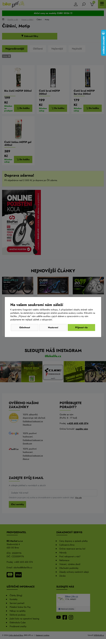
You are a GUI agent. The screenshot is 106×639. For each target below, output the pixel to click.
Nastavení (53, 327)
